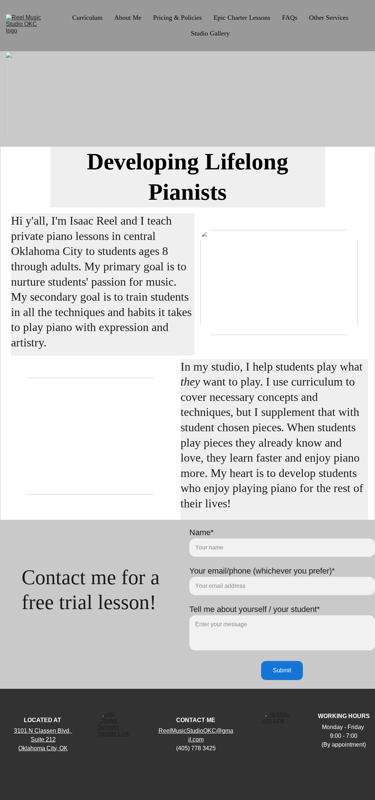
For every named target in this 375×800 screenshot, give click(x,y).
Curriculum (87, 17)
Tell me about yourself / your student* (254, 609)
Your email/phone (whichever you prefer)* (262, 570)
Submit (282, 670)
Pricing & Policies (177, 17)
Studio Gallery (210, 33)
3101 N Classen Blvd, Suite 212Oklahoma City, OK (43, 739)
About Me (127, 17)
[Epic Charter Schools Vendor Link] (116, 728)
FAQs (289, 17)
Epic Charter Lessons (242, 17)
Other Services (328, 17)
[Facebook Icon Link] (278, 728)
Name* (201, 532)
